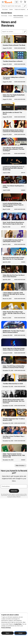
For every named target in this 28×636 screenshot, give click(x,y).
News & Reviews (18, 15)
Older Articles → (20, 465)
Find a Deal (4, 9)
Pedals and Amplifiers (20, 9)
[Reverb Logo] (8, 2)
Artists (10, 15)
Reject (7, 633)
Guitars (11, 9)
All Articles (4, 15)
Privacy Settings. (6, 627)
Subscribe (14, 491)
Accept (20, 633)
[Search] (25, 6)
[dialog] (14, 624)
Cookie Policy (18, 624)
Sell (17, 2)
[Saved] (21, 2)
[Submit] (25, 31)
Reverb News (6, 13)
